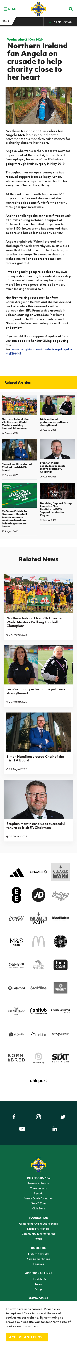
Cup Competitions (38, 1259)
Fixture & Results (38, 1254)
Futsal (38, 1238)
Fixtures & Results (38, 1183)
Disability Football (38, 1228)
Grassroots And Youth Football (38, 1223)
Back (6, 21)
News (38, 1284)
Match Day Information (38, 1198)
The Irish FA (38, 1279)
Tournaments (38, 1188)
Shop (38, 1289)
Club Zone (38, 1208)
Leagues (38, 1264)
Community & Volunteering (39, 1233)
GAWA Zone (38, 1203)
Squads (38, 1193)
